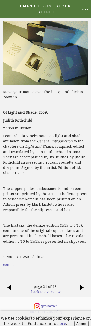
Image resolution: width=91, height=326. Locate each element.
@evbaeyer (48, 306)
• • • (85, 9)
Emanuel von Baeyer (45, 9)
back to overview (45, 292)
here (61, 323)
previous (9, 290)
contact (9, 265)
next (82, 290)
